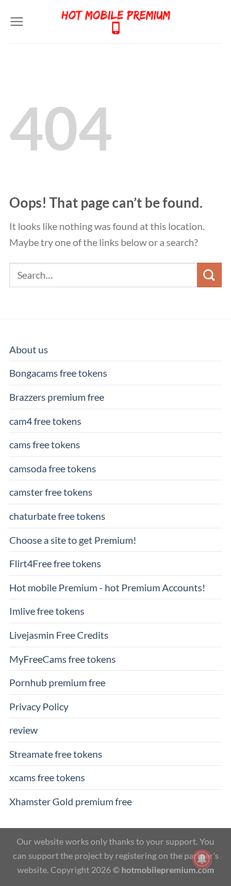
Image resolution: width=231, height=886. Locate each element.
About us (28, 349)
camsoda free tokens (52, 468)
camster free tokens (50, 492)
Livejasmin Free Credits (58, 635)
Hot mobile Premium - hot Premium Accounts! (107, 587)
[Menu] (16, 21)
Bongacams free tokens (58, 373)
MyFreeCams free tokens (62, 659)
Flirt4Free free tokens (55, 563)
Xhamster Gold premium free (70, 801)
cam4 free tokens (45, 421)
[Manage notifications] (202, 859)
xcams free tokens (47, 777)
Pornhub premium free (57, 682)
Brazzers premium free (56, 397)
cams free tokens (44, 444)
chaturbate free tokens (57, 516)
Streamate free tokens (55, 754)
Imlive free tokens (46, 611)
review (23, 730)
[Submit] (209, 275)
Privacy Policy (38, 706)
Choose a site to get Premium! (72, 540)
